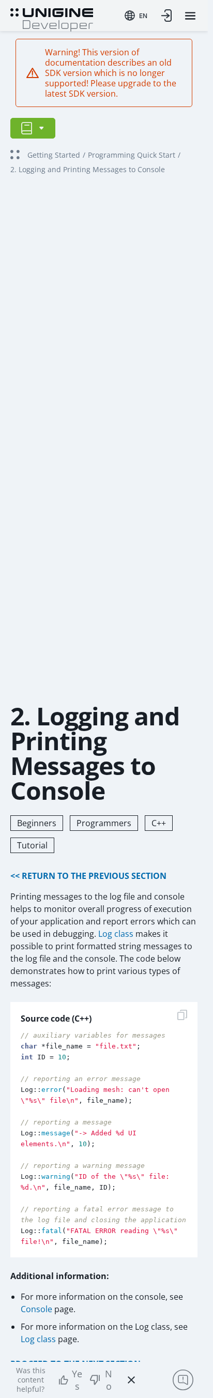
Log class (115, 933)
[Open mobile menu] (190, 16)
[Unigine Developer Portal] (51, 18)
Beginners (36, 823)
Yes (77, 1380)
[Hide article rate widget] (131, 1380)
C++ (158, 823)
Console (36, 1309)
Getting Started (53, 155)
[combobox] (136, 15)
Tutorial (32, 845)
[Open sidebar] (32, 128)
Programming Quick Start (131, 155)
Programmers (104, 823)
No (108, 1380)
